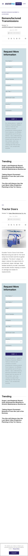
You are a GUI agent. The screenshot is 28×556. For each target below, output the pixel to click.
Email (7, 73)
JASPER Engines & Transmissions (12, 27)
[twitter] (14, 38)
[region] (14, 549)
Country (8, 104)
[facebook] (8, 38)
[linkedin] (11, 38)
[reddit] (16, 38)
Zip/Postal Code (10, 97)
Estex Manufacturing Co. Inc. (17, 213)
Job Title (8, 91)
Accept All (14, 552)
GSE (3, 205)
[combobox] (14, 107)
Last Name (9, 67)
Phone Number (9, 79)
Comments (8, 110)
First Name (9, 61)
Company (8, 85)
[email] (19, 38)
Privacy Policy (16, 548)
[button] (3, 4)
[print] (25, 38)
